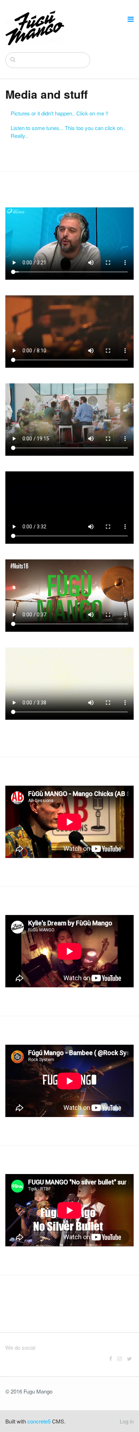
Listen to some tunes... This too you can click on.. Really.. (68, 131)
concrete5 (39, 1421)
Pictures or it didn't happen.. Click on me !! (59, 113)
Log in (127, 1421)
